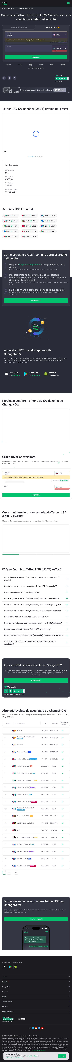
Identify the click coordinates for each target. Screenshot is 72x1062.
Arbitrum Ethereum (27, 759)
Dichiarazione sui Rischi (38, 1050)
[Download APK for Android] (51, 374)
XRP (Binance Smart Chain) (27, 837)
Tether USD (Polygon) (26, 802)
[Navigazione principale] (68, 3)
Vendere (54, 480)
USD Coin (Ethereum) (25, 844)
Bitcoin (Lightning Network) (25, 737)
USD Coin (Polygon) (26, 866)
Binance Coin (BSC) (24, 816)
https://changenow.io (30, 264)
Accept (62, 1056)
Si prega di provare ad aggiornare (35, 40)
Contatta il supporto (36, 919)
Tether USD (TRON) (24, 766)
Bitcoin (19, 730)
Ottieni (9, 46)
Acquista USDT (36, 300)
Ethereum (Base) (24, 752)
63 (16, 873)
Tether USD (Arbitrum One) (25, 808)
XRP (18, 830)
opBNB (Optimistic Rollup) (25, 823)
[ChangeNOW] (4, 3)
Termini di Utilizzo (32, 1056)
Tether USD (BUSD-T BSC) (26, 780)
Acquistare (36, 57)
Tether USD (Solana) (26, 787)
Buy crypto (11, 8)
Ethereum (20, 745)
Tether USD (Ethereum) (25, 773)
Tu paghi (9, 33)
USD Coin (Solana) (25, 851)
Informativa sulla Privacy (14, 1058)
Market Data (36, 157)
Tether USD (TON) (24, 794)
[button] (59, 35)
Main (3, 8)
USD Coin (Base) (24, 858)
